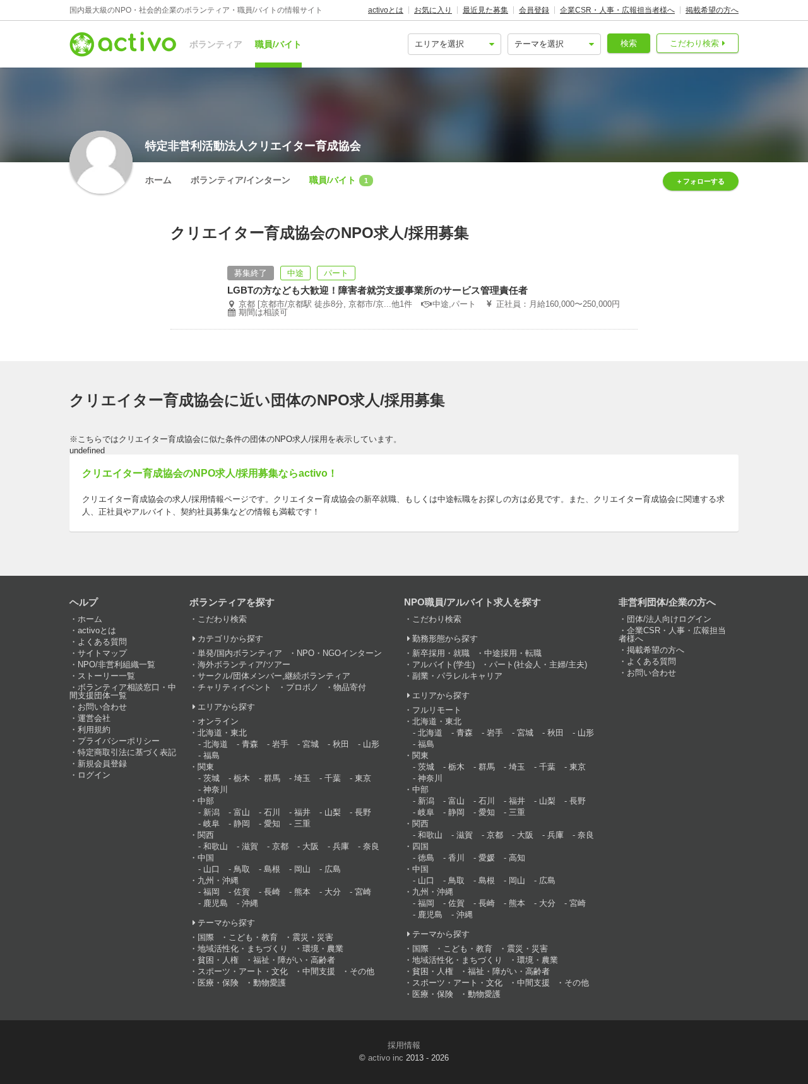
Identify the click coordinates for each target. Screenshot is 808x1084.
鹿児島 (215, 903)
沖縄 (250, 903)
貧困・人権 (218, 960)
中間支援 (318, 971)
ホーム (158, 180)
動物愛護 (269, 982)
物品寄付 (349, 687)
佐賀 (242, 891)
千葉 (332, 778)
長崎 (272, 891)
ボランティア (215, 44)
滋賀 (250, 846)
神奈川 (215, 789)
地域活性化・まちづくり (243, 948)
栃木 (242, 778)
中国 (206, 857)
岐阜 (211, 823)
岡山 (302, 869)
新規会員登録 (102, 763)
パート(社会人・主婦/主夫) (538, 664)
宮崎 (363, 891)
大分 (332, 891)
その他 (362, 971)
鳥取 (242, 869)
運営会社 (94, 718)
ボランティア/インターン (240, 180)
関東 (206, 766)
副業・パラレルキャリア (457, 676)
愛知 (272, 823)
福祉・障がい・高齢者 (294, 960)
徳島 (426, 857)
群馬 (272, 778)
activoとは (385, 10)
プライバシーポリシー (119, 741)
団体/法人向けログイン (669, 619)
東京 (363, 778)
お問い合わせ (102, 707)
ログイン (94, 775)
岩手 (280, 744)
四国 (420, 846)
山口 (211, 869)
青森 (250, 744)
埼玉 (302, 778)
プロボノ (302, 687)
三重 (302, 823)
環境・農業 (322, 948)
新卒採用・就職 (441, 653)
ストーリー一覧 (106, 676)
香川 (456, 857)
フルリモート (436, 710)
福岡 (211, 891)
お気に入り (433, 10)
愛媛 (486, 857)
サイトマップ (102, 653)
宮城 (310, 744)
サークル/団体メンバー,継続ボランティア (274, 676)
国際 (206, 937)
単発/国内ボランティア (240, 653)
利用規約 (94, 729)
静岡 (242, 823)
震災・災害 (312, 937)
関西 (206, 835)
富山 (242, 812)
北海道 (215, 744)
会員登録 (534, 10)
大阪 (310, 846)
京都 (280, 846)
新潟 (211, 812)
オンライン (218, 721)
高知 (517, 857)
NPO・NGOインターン (339, 653)
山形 (371, 744)
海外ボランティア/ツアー (244, 664)
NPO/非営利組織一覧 (116, 664)
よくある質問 (102, 641)
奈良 (371, 846)
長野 (363, 812)
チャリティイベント (234, 687)
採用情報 (404, 1045)
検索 (629, 43)
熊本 (302, 891)
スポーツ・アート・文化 (243, 971)
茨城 (211, 778)
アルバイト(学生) (443, 664)
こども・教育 (253, 937)
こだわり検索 (694, 43)
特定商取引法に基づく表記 (127, 752)
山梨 (332, 812)
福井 (302, 812)
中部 (206, 801)
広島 (332, 869)
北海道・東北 (222, 732)
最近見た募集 (485, 10)
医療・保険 (218, 982)
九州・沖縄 (218, 880)
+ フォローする (701, 181)
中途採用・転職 (513, 653)
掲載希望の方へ (712, 10)
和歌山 (215, 846)
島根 (272, 869)
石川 (272, 812)
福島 (211, 755)
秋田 (341, 744)
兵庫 (341, 846)
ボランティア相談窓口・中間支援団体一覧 (122, 691)
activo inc (385, 1058)
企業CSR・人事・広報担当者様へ (617, 10)
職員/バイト (278, 44)
